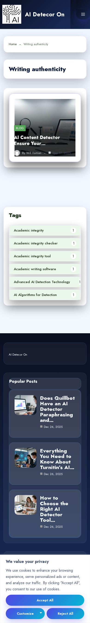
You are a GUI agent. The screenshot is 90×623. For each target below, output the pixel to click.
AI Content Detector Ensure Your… (37, 140)
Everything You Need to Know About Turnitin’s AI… (57, 459)
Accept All (45, 600)
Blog (20, 128)
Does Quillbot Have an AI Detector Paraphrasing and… (57, 409)
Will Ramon (33, 153)
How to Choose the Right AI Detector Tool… (54, 509)
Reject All (65, 613)
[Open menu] (83, 14)
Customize (25, 613)
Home (13, 44)
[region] (45, 589)
